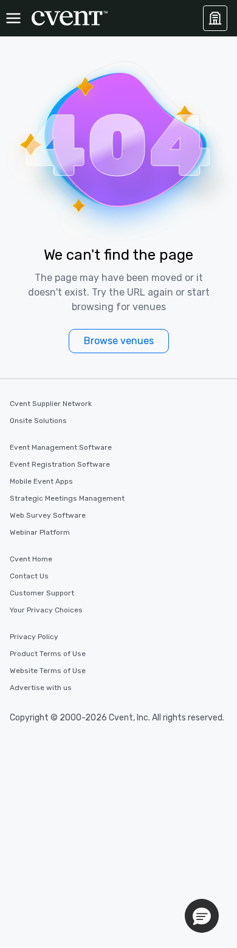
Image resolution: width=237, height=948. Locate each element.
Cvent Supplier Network (51, 403)
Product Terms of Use (48, 653)
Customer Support (42, 593)
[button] (202, 916)
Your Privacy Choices (46, 610)
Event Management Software (61, 447)
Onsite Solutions (38, 420)
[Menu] (13, 18)
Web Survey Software (48, 515)
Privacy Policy (34, 636)
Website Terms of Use (48, 670)
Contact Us (29, 576)
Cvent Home (31, 559)
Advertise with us (41, 687)
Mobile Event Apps (41, 481)
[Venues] (215, 18)
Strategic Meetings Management (67, 498)
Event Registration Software (60, 464)
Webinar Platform (40, 532)
